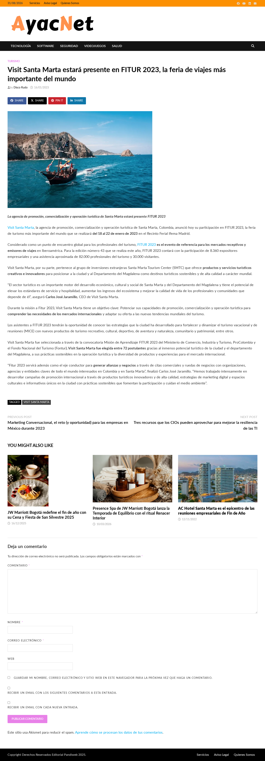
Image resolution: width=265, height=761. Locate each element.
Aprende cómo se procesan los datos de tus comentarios (119, 732)
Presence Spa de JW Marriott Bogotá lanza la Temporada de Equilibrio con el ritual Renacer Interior (131, 513)
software (45, 46)
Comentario (19, 565)
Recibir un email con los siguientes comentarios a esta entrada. (62, 693)
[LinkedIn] (250, 3)
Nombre (15, 622)
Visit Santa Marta (21, 228)
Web (11, 659)
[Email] (255, 3)
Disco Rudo (21, 87)
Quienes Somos (70, 3)
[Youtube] (245, 3)
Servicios (34, 3)
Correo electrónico (26, 640)
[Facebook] (239, 3)
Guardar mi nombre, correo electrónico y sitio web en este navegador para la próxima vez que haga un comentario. (113, 678)
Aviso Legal (50, 3)
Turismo (14, 61)
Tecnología (21, 46)
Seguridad (69, 46)
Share (19, 100)
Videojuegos (95, 46)
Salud (117, 46)
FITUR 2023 (146, 245)
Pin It (59, 100)
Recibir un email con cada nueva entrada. (43, 707)
